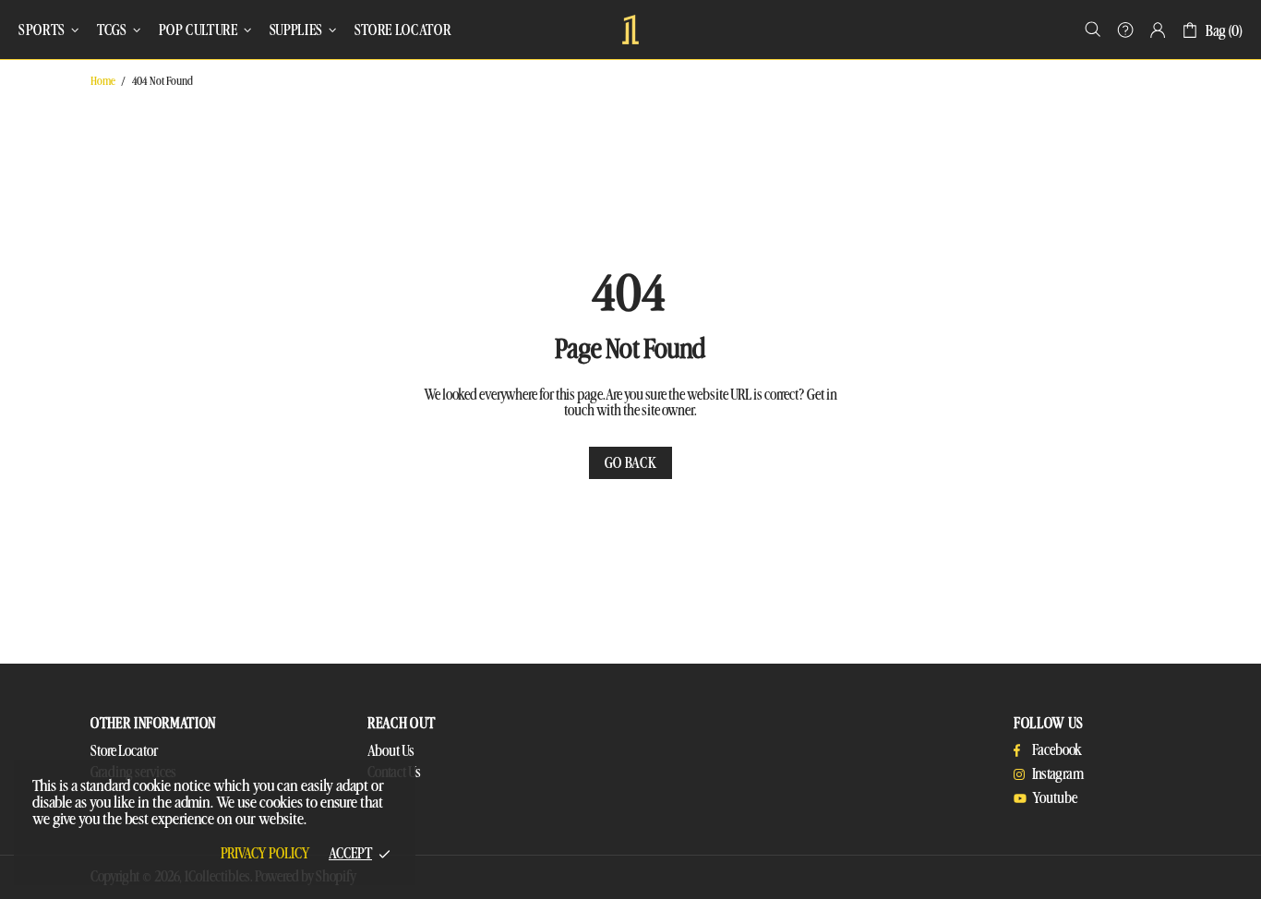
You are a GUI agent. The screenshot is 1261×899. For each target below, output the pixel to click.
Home (102, 81)
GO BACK (631, 463)
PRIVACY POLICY (265, 853)
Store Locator (124, 751)
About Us (390, 751)
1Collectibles (630, 29)
